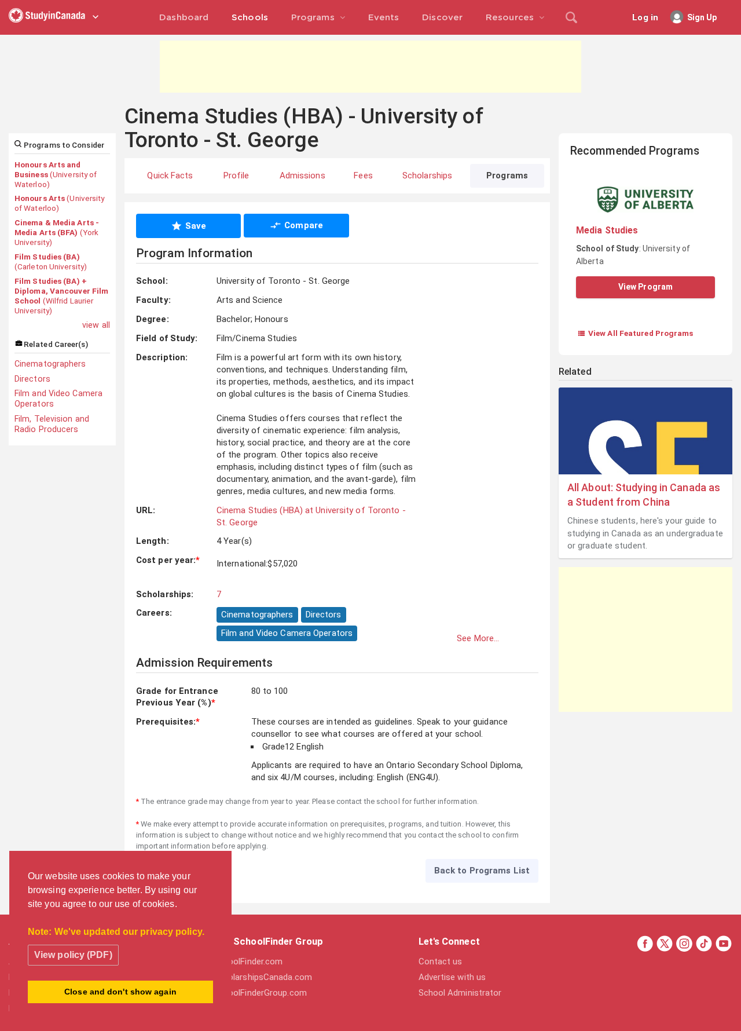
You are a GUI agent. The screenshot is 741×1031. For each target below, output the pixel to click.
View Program (645, 286)
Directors (32, 378)
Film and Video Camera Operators (58, 398)
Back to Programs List (482, 870)
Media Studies (607, 230)
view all (96, 325)
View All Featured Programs (635, 333)
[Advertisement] (370, 67)
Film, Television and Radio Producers (51, 424)
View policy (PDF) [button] (73, 955)
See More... (478, 638)
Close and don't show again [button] (120, 991)
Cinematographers (50, 363)
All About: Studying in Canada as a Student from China (643, 494)
